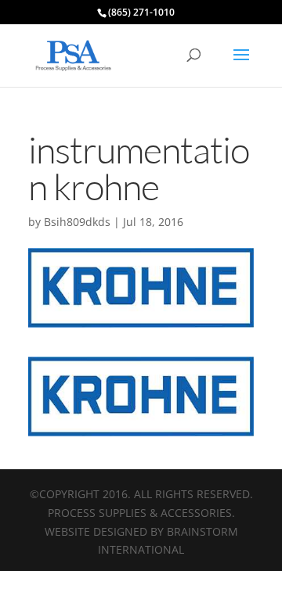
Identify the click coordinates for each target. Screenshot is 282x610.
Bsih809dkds (77, 221)
